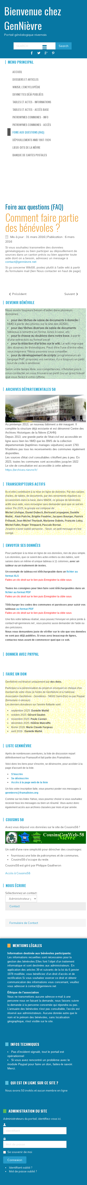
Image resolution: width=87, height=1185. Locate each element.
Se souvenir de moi (19, 1152)
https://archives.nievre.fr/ (21, 469)
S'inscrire (17, 774)
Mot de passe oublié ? (23, 1171)
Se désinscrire (20, 778)
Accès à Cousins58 (17, 873)
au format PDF (25, 608)
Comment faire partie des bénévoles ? (42, 222)
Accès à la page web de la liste (29, 782)
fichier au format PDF (18, 592)
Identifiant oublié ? (20, 1167)
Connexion (14, 1160)
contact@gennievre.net (20, 261)
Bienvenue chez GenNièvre (32, 18)
